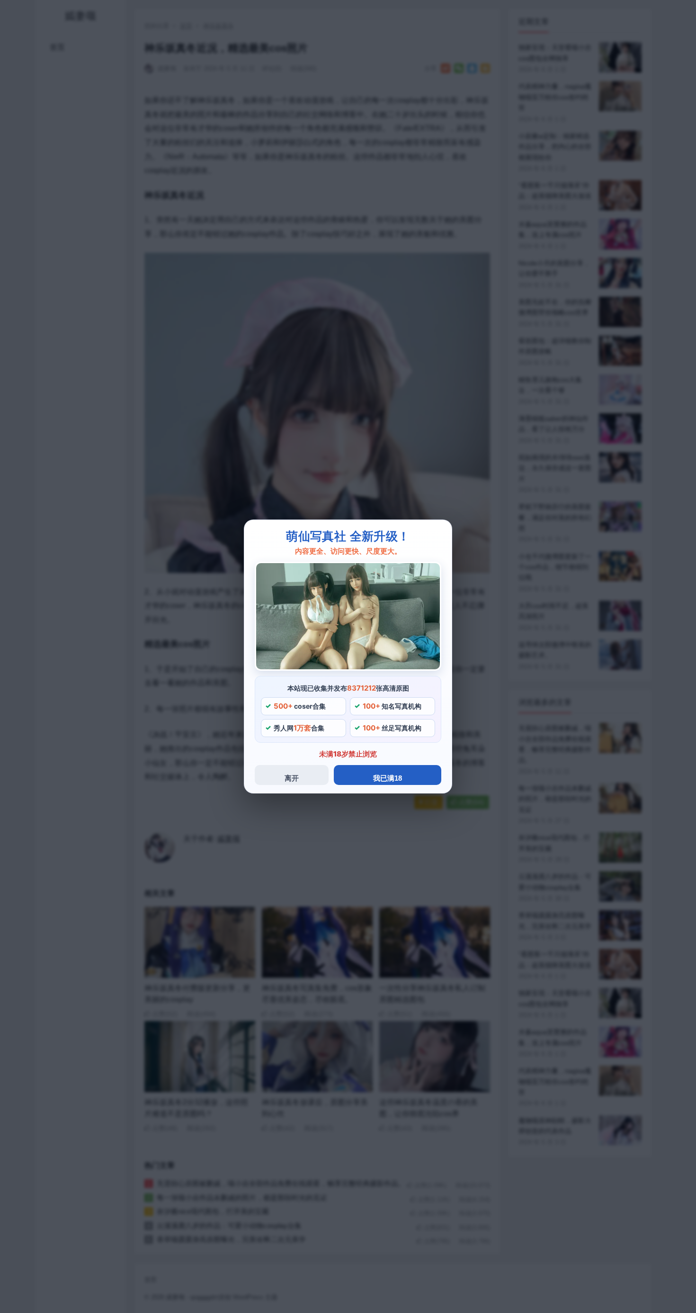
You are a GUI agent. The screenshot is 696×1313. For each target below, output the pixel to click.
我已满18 (387, 778)
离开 (292, 778)
